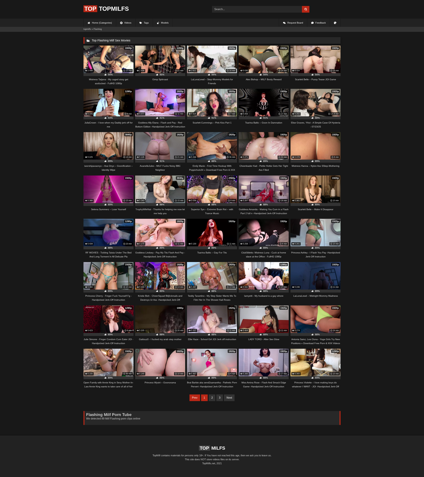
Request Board (295, 22)
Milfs (212, 448)
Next (229, 397)
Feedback (320, 22)
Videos (127, 22)
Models (164, 22)
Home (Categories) (101, 22)
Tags (146, 22)
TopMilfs (106, 8)
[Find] (305, 9)
